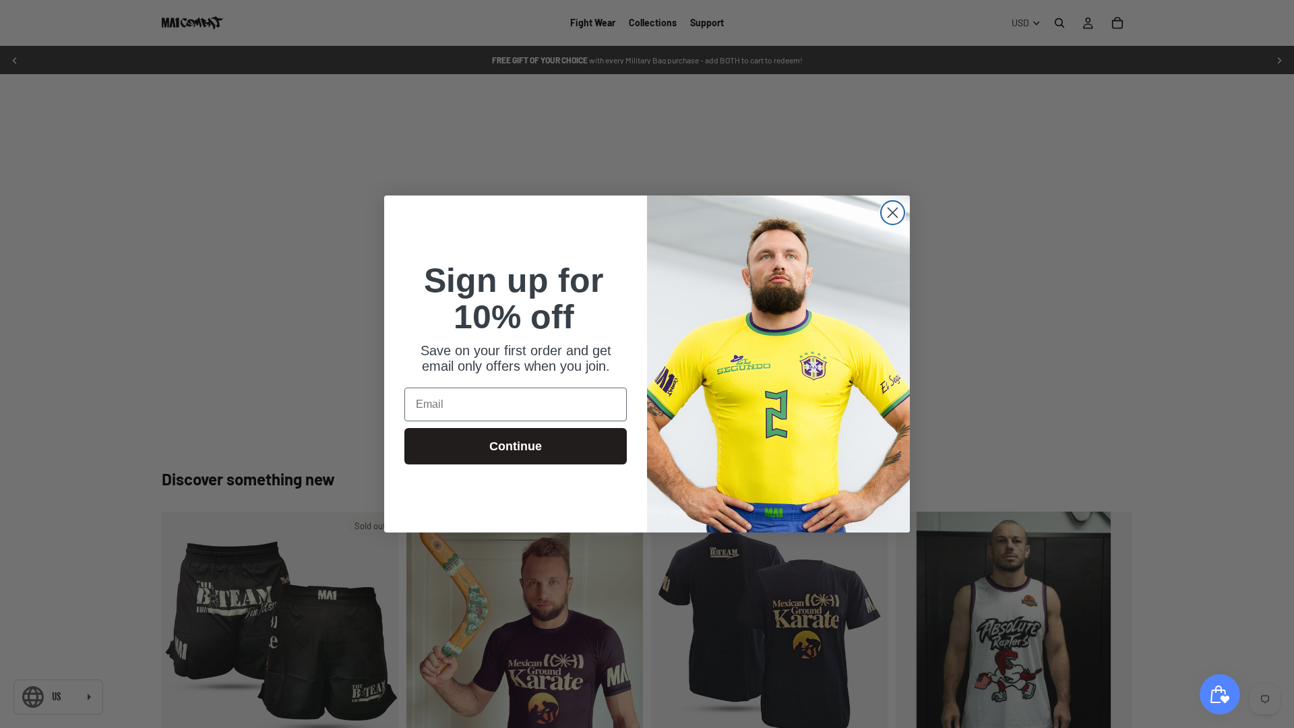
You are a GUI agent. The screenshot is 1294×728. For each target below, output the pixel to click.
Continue (515, 446)
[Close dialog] (892, 212)
